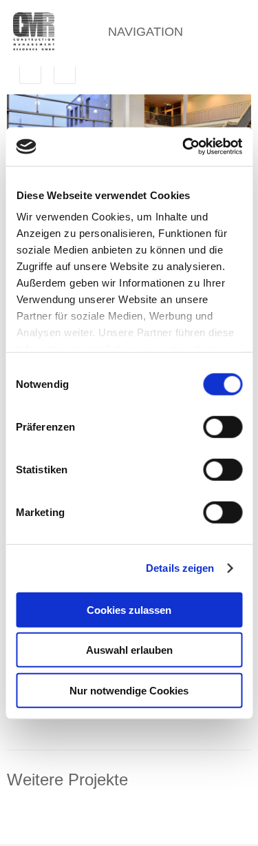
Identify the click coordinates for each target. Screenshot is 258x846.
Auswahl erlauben (129, 650)
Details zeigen (180, 568)
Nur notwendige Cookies (129, 690)
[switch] (222, 426)
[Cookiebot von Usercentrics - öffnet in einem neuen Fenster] (183, 147)
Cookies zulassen (129, 609)
